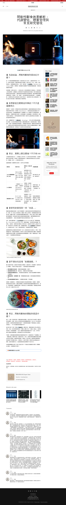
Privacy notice (37, 502)
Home (4, 2)
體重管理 (18, 359)
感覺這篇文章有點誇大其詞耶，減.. (15, 0)
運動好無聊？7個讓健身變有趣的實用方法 (54, 111)
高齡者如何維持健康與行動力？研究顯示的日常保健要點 (53, 149)
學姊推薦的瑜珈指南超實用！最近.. (50, 0)
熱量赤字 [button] (21, 327)
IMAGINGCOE (33, 6)
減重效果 (22, 359)
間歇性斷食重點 (24, 361)
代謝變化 (14, 359)
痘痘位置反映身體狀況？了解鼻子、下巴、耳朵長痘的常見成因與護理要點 (53, 90)
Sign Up (51, 173)
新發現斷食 (8, 361)
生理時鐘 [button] (32, 225)
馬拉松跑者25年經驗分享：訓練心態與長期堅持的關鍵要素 (53, 100)
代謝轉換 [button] (30, 84)
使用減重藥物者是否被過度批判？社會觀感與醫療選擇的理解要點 (53, 144)
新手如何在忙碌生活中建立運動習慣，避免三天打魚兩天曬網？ (35, 401)
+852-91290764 (33, 495)
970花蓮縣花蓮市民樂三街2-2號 (33, 499)
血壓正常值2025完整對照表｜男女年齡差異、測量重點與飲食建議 (53, 95)
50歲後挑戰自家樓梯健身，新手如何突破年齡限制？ (53, 74)
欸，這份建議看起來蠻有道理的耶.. (27, 0)
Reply (15, 413)
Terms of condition (43, 502)
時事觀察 (32, 2)
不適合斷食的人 (18, 361)
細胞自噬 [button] (19, 120)
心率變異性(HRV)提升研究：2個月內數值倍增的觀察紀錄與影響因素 (54, 154)
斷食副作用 (13, 361)
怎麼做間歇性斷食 (28, 359)
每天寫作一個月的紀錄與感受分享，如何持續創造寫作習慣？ (53, 84)
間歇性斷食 (11, 359)
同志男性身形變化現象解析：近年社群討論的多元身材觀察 (53, 79)
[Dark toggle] (62, 6)
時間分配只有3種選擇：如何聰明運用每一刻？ (53, 138)
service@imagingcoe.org (33, 497)
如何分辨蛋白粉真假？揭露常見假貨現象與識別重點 (53, 105)
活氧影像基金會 (33, 493)
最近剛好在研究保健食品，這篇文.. (38, 0)
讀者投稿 (61, 2)
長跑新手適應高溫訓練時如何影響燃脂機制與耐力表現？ (11, 401)
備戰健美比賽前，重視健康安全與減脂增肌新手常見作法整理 (23, 401)
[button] (3, 6)
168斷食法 (34, 359)
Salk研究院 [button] (20, 220)
